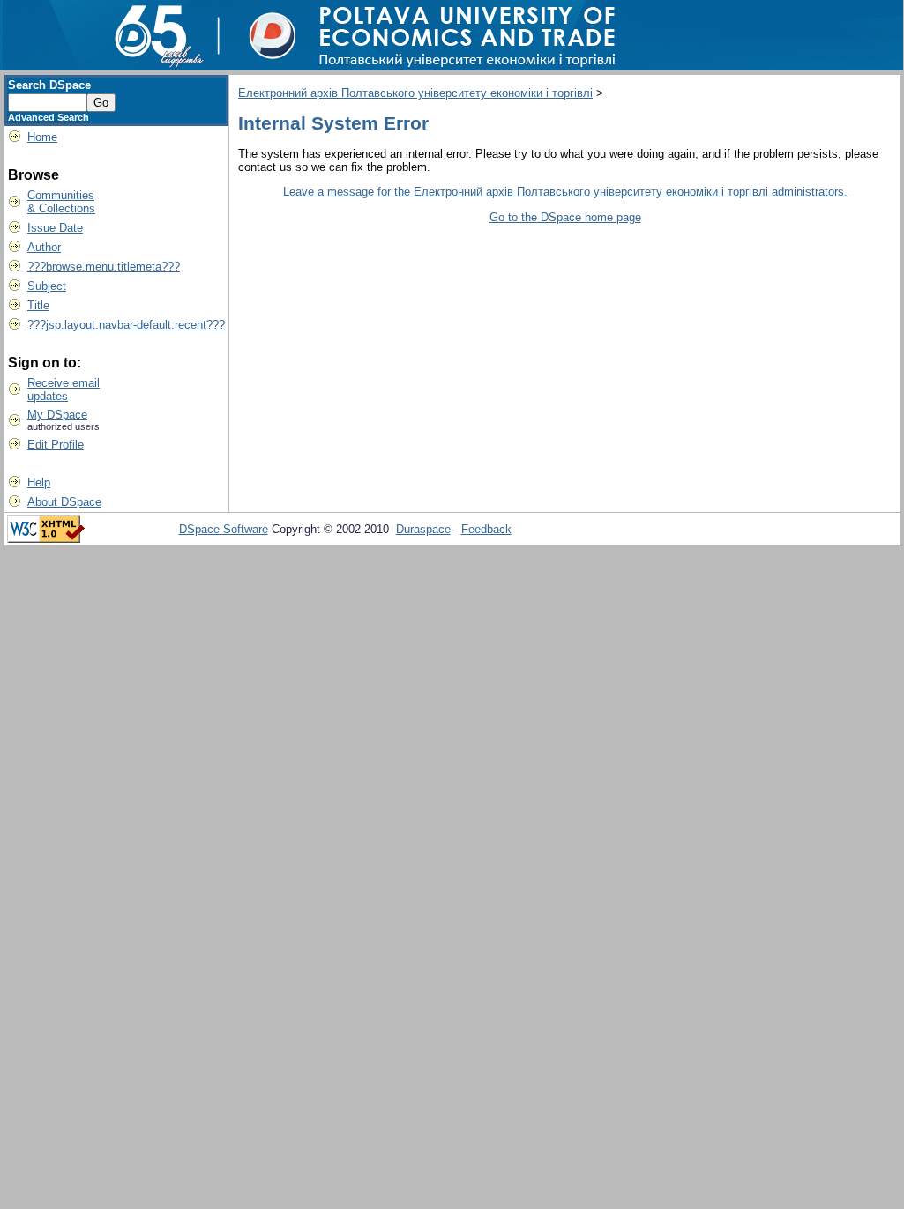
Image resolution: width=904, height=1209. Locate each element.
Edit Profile (55, 444)
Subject (46, 286)
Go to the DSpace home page (565, 217)
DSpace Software (223, 529)
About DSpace (64, 501)
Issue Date (55, 227)
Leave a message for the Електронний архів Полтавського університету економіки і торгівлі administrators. (565, 191)
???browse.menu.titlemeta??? (103, 266)
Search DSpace (49, 85)
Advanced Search (48, 117)
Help (38, 482)
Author (44, 247)
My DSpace (57, 414)
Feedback (486, 529)
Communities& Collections (61, 202)
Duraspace (423, 529)
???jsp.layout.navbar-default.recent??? (126, 324)
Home (42, 137)
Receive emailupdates (63, 389)
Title (38, 305)
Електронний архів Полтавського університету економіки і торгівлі (415, 93)
